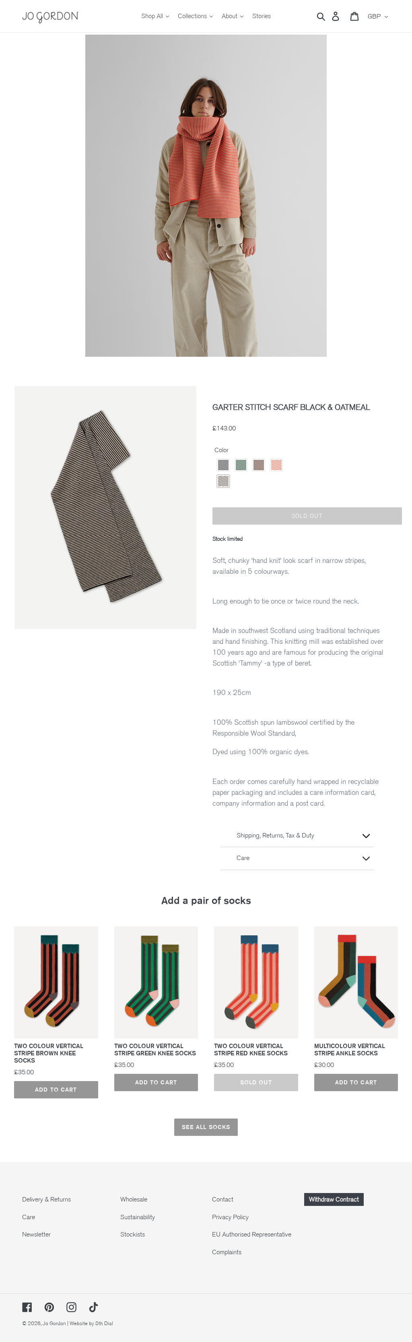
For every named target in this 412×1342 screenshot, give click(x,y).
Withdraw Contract (334, 1199)
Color (221, 450)
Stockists (132, 1234)
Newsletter (36, 1234)
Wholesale (133, 1199)
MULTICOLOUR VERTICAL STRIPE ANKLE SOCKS (349, 1049)
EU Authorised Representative (251, 1234)
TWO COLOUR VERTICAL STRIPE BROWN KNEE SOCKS (48, 1053)
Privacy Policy (230, 1217)
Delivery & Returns (46, 1199)
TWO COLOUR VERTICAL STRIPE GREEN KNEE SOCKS (155, 1049)
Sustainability (137, 1217)
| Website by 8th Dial (90, 1323)
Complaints (226, 1252)
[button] (223, 465)
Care (28, 1217)
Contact (222, 1199)
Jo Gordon (54, 1323)
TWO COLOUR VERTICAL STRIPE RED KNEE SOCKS (251, 1049)
